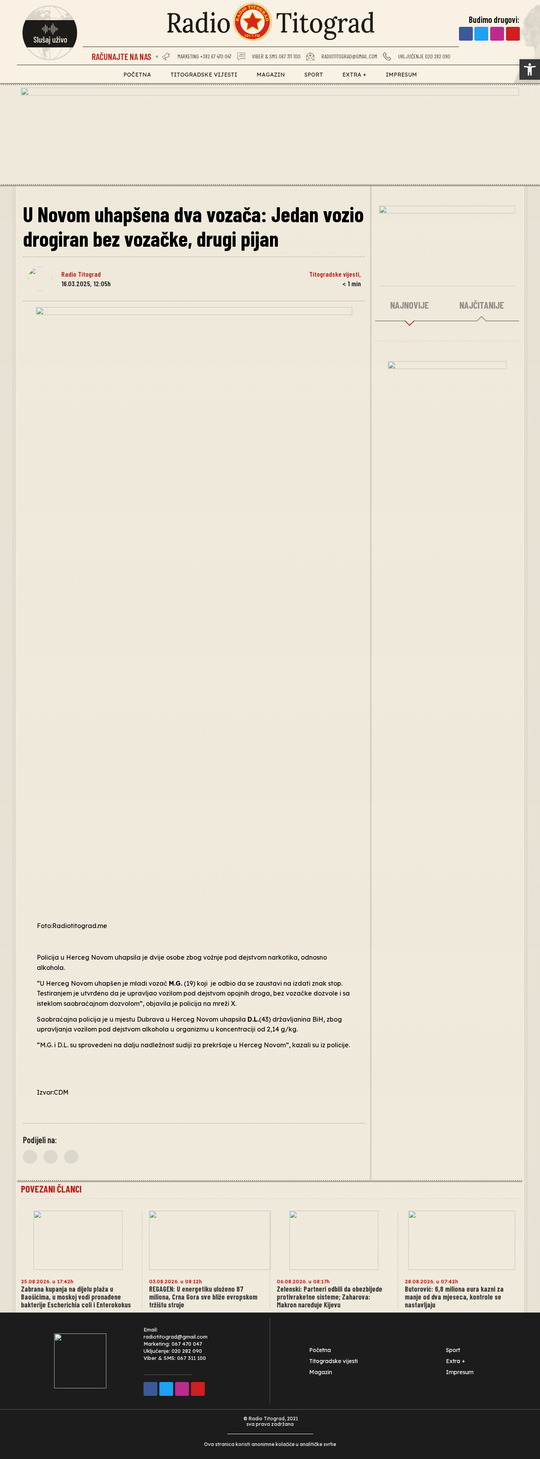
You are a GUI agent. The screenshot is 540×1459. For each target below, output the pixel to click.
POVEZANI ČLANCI (51, 1189)
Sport (313, 74)
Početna (137, 74)
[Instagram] (497, 34)
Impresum (401, 74)
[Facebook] (466, 34)
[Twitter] (481, 34)
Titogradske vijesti (203, 74)
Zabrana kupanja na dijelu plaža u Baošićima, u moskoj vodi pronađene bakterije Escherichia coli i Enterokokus (76, 1297)
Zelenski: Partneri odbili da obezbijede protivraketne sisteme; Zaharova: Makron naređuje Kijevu (329, 1297)
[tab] (409, 305)
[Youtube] (513, 34)
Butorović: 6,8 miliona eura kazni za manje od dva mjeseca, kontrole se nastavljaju (454, 1297)
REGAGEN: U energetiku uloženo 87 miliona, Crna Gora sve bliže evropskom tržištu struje (203, 1297)
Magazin (271, 74)
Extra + (354, 74)
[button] (30, 1157)
